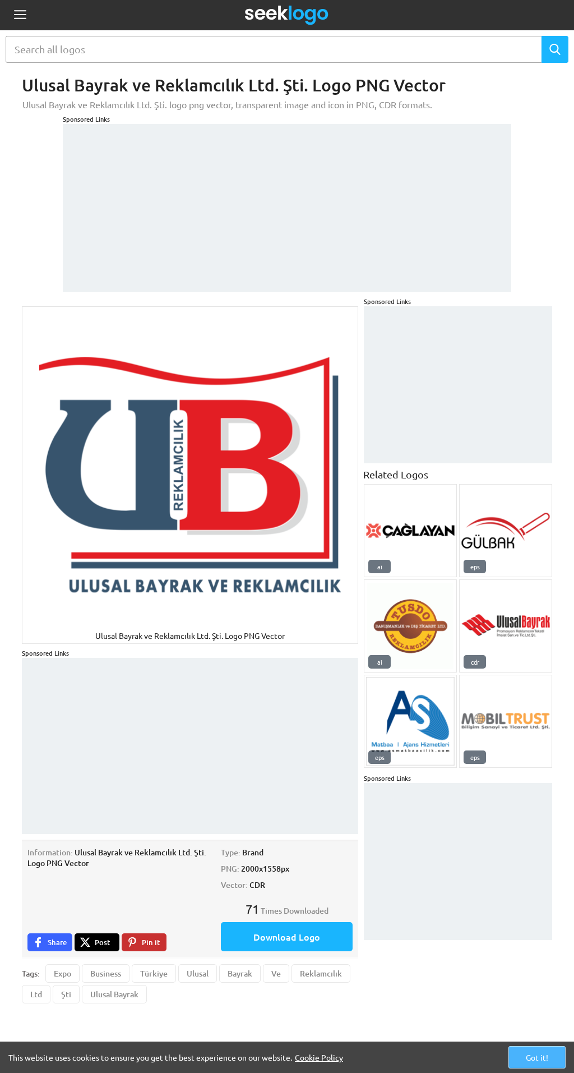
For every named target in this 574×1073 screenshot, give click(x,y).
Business (105, 973)
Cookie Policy (319, 1057)
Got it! (537, 1057)
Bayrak (240, 973)
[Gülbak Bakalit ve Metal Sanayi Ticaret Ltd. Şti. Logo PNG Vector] (505, 530)
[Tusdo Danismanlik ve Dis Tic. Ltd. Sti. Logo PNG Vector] (410, 626)
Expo (62, 973)
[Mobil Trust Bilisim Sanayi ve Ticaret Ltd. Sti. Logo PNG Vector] (505, 721)
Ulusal (198, 973)
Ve (276, 973)
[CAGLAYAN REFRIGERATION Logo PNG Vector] (410, 530)
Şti (66, 994)
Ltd (36, 994)
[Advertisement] (287, 202)
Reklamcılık (321, 973)
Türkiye (154, 973)
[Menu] (19, 15)
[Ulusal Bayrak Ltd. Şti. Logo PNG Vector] (505, 626)
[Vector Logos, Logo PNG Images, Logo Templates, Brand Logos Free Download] (287, 15)
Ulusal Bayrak (114, 994)
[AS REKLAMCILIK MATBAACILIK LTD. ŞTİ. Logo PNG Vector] (410, 721)
